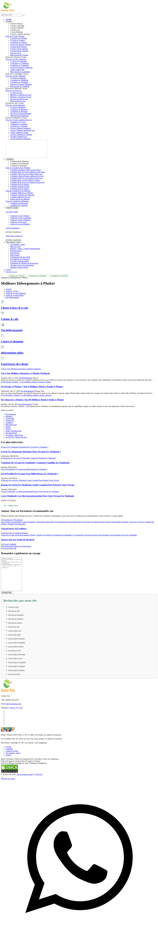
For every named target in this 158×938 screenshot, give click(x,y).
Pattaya (8, 429)
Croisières (9, 159)
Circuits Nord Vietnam (18, 47)
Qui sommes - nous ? (13, 753)
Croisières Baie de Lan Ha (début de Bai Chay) (27, 182)
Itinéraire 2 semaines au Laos (20, 95)
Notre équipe (15, 255)
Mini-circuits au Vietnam (19, 55)
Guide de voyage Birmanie (20, 224)
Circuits (9, 21)
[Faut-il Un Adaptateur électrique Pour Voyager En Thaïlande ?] (24, 447)
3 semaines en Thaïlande (19, 82)
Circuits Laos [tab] (15, 30)
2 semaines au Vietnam (18, 38)
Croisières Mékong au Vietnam (21, 193)
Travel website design (25, 774)
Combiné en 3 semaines (19, 126)
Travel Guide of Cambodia (17, 662)
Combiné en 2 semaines (19, 124)
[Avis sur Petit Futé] (79, 548)
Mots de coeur (15, 247)
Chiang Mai (10, 418)
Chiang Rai (10, 420)
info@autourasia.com (13, 704)
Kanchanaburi (11, 414)
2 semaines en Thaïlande (19, 80)
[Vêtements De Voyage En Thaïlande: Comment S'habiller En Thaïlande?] (28, 458)
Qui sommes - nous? (13, 242)
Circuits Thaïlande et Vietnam (21, 134)
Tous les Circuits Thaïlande (15, 76)
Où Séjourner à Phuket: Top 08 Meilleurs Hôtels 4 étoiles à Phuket (32, 399)
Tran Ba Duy (15, 253)
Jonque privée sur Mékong (20, 199)
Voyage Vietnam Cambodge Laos (22, 130)
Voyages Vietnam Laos (18, 137)
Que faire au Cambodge (16, 615)
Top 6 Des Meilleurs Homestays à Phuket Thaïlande (25, 373)
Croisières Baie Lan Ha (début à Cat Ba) (25, 180)
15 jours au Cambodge (18, 61)
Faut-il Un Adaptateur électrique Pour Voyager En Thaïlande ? (31, 451)
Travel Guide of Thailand (16, 666)
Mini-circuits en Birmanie (19, 116)
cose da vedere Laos (14, 631)
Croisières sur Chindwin (19, 205)
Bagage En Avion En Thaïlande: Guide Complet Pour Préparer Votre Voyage (37, 485)
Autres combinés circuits (19, 132)
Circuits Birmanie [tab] (16, 32)
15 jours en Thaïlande (18, 78)
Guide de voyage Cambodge (20, 218)
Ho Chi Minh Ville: (8, 739)
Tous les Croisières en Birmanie (17, 201)
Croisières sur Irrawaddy (19, 203)
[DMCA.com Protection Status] (9, 772)
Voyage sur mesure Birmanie (20, 114)
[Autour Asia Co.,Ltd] (7, 7)
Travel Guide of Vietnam (16, 670)
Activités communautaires (19, 261)
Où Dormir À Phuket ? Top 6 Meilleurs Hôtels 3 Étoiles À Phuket (32, 386)
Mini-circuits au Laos (18, 101)
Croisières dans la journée (19, 189)
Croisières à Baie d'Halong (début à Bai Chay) (27, 176)
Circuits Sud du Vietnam (19, 51)
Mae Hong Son (11, 425)
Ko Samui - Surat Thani (14, 435)
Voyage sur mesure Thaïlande (21, 84)
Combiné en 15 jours (17, 122)
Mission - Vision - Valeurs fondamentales (25, 249)
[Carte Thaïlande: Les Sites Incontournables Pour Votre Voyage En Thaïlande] (30, 491)
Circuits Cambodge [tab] (17, 26)
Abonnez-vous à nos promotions (22, 265)
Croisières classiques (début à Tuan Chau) (25, 170)
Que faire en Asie (13, 627)
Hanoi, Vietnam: (7, 735)
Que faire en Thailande (15, 619)
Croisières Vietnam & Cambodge (22, 195)
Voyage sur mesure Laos (19, 99)
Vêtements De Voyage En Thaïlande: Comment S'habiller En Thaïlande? (35, 462)
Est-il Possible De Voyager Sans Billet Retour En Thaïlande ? (30, 473)
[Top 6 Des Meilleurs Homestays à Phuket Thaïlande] (21, 369)
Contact (8, 270)
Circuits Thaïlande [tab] (17, 28)
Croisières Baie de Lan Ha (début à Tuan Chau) (27, 172)
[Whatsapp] (79, 936)
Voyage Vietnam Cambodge (20, 128)
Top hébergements (25, 378)
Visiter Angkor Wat (17, 70)
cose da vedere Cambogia (16, 638)
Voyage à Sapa (15, 53)
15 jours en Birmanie (17, 107)
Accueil (8, 19)
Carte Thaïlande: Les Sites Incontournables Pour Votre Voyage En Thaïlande (37, 496)
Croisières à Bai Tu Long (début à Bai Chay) (26, 178)
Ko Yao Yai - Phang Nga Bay (16, 437)
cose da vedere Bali (14, 635)
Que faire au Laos (14, 611)
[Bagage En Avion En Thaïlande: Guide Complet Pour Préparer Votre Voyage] (30, 480)
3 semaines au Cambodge (19, 65)
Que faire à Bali (13, 607)
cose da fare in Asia (14, 650)
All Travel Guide (12, 212)
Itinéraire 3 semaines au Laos (20, 97)
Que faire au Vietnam (15, 623)
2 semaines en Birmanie (19, 109)
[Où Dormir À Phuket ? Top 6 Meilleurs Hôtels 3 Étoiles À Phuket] (26, 382)
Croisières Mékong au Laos (20, 197)
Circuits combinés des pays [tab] (20, 34)
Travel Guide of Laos (15, 658)
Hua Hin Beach (11, 433)
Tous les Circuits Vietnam (15, 36)
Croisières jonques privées (19, 187)
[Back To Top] (2, 777)
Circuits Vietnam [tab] (16, 24)
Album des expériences (14, 236)
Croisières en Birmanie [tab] (18, 166)
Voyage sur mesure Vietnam (20, 45)
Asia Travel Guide (14, 674)
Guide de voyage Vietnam (19, 216)
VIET (39, 774)
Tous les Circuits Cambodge (16, 59)
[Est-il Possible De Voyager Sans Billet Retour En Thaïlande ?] (24, 469)
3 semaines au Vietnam (18, 42)
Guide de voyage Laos (18, 222)
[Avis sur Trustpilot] (79, 544)
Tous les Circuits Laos (14, 91)
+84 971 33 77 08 (15, 708)
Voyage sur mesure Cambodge (21, 68)
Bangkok (9, 416)
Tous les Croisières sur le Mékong (18, 191)
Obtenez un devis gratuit (19, 267)
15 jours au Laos (16, 93)
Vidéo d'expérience (13, 228)
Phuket (8, 427)
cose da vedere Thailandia (16, 642)
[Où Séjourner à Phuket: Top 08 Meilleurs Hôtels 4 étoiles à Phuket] (26, 395)
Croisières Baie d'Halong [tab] (19, 161)
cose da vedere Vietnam (15, 646)
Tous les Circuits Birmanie (15, 105)
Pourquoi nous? (16, 251)
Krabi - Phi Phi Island (13, 431)
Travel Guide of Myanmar (16, 654)
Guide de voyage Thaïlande (20, 220)
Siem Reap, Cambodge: (9, 743)
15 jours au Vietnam (17, 40)
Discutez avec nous (8, 779)
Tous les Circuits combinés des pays (19, 120)
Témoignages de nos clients (20, 257)
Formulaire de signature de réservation (24, 263)
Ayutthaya (9, 423)
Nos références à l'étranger (19, 259)
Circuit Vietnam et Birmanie (20, 139)
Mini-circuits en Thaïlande (19, 86)
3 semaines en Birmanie (19, 111)
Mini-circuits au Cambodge (20, 72)
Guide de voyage (12, 208)
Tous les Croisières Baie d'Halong (18, 168)
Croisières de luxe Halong (19, 184)
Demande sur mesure (11, 272)
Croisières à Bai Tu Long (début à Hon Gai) (26, 174)
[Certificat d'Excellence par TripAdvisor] (79, 546)
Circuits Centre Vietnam (19, 49)
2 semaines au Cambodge (19, 63)
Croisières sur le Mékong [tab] (19, 164)
